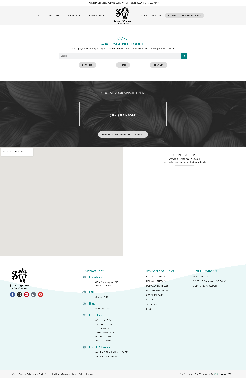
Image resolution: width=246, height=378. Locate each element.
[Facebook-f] (12, 294)
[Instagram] (19, 294)
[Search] (184, 56)
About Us (54, 15)
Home (37, 15)
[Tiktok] (33, 294)
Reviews (142, 15)
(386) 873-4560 (123, 115)
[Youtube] (40, 294)
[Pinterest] (26, 294)
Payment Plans (97, 15)
